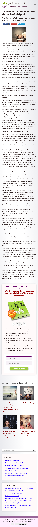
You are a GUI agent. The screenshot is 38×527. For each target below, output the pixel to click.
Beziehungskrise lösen (12, 460)
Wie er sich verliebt (11, 470)
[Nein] (36, 522)
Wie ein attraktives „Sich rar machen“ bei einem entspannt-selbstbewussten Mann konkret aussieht (18, 505)
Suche (33, 450)
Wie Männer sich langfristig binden (16, 473)
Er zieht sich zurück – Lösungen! (15, 465)
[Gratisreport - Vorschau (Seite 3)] (13, 323)
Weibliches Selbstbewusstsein (14, 475)
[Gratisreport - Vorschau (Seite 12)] (20, 323)
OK (12, 524)
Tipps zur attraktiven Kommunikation (17, 468)
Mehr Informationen (20, 524)
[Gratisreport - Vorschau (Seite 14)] (24, 323)
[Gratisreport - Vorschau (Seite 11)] (17, 323)
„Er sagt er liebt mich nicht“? (14, 493)
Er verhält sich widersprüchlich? (15, 463)
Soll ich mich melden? (12, 496)
